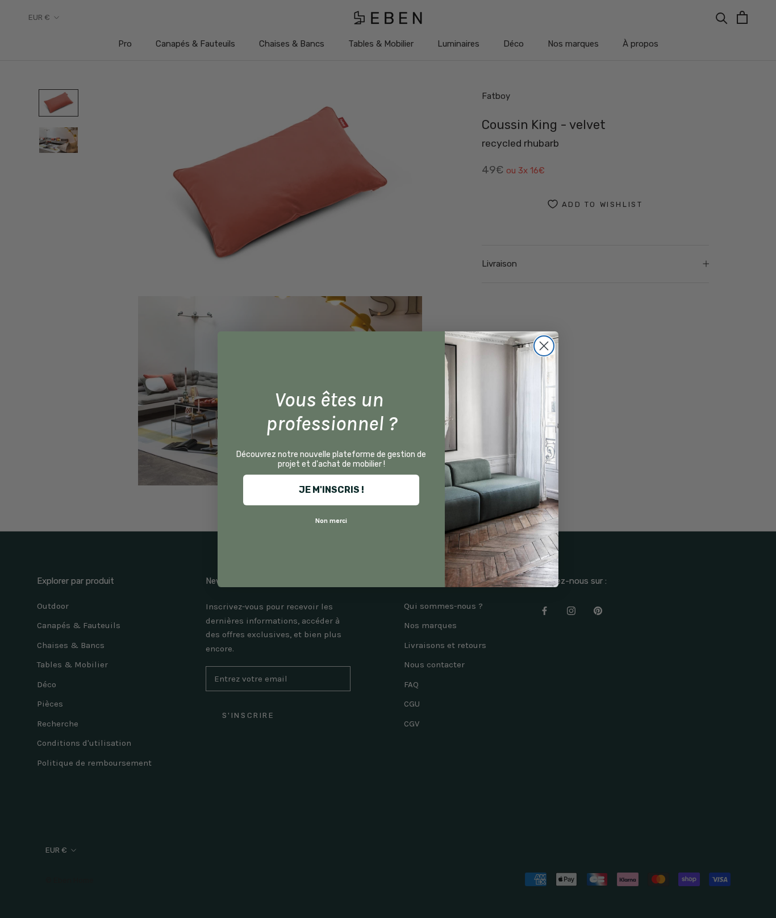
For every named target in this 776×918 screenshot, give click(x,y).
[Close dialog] (544, 346)
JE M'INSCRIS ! (331, 489)
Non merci (331, 521)
